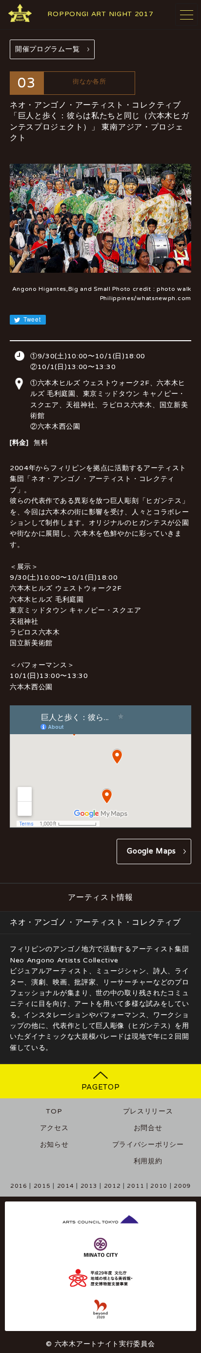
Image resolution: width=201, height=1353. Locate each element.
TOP (54, 1111)
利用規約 (148, 1161)
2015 (42, 1185)
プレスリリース (148, 1111)
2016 (18, 1185)
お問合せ (148, 1128)
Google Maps (151, 851)
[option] (100, 218)
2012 (112, 1185)
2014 (65, 1185)
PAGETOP (100, 1087)
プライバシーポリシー (148, 1144)
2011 (135, 1185)
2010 (158, 1185)
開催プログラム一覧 (47, 49)
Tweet (30, 319)
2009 (182, 1185)
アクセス (54, 1128)
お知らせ (54, 1144)
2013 (89, 1185)
